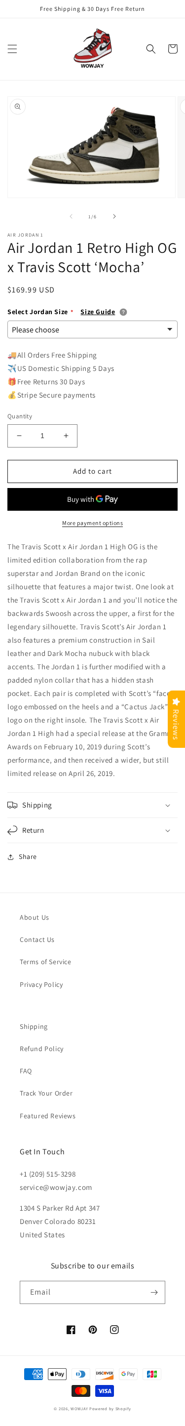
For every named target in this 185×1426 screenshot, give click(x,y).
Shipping (34, 1026)
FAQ (26, 1070)
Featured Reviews (48, 1115)
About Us (34, 917)
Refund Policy (42, 1048)
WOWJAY (79, 1408)
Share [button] (28, 856)
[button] (12, 49)
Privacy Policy (41, 984)
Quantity (19, 416)
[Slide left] (71, 216)
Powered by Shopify (110, 1408)
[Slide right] (114, 216)
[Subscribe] (154, 1292)
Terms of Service (46, 961)
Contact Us (37, 939)
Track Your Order (46, 1093)
